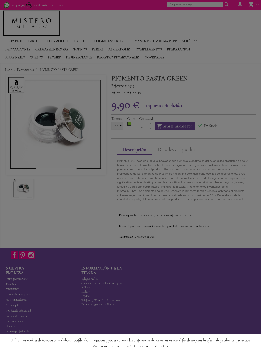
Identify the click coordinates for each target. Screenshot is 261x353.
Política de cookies (156, 346)
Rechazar (135, 346)
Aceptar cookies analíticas (110, 346)
